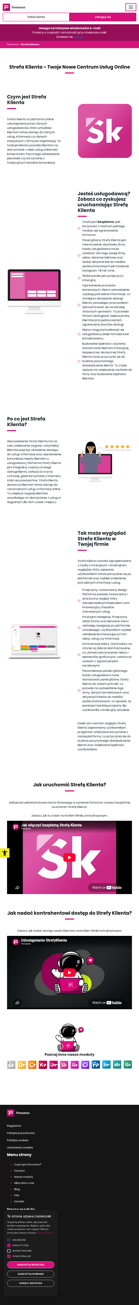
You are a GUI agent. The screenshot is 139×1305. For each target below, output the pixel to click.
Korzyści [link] (19, 1170)
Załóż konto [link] (36, 17)
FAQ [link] (16, 1195)
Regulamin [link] (14, 1126)
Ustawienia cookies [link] (20, 1147)
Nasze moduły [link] (23, 1177)
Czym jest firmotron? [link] (27, 1164)
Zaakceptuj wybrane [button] (31, 1273)
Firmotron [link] (13, 44)
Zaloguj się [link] (103, 17)
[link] (4, 853)
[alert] (31, 1253)
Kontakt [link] (19, 1201)
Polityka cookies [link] (17, 1140)
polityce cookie (44, 1232)
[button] (30, 1290)
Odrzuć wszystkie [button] (30, 1283)
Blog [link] (17, 1189)
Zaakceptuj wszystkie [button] (31, 1264)
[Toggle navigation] (130, 7)
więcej (77, 37)
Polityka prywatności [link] (21, 1133)
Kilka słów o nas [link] (24, 1183)
